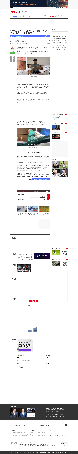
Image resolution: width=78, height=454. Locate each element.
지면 (62, 7)
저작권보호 (49, 452)
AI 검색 (14, 16)
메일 (11, 59)
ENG (58, 7)
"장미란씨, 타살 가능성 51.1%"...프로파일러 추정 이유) (25, 257)
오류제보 (53, 452)
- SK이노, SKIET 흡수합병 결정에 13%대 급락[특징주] (18, 432)
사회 (20, 16)
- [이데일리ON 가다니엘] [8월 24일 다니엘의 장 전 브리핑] (38, 434)
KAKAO (11, 61)
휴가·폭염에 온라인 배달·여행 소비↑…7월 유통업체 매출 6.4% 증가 (57, 409)
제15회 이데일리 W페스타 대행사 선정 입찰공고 (22, 424)
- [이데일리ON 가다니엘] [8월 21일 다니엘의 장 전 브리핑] (38, 435)
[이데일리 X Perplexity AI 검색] (30, 36)
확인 (66, 425)
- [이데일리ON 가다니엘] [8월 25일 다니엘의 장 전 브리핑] (38, 432)
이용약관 (29, 452)
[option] (30, 7)
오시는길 (21, 452)
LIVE (11, 7)
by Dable (14, 279)
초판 (64, 7)
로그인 (67, 7)
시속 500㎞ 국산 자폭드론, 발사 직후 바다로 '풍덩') (25, 259)
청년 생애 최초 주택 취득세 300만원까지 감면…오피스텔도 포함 (56, 408)
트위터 (14, 57)
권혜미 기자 (12, 51)
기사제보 (57, 452)
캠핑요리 (51, 435)
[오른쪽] (30, 264)
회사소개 (12, 452)
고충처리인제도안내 (43, 452)
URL (14, 61)
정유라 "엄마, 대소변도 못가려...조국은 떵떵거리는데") (25, 254)
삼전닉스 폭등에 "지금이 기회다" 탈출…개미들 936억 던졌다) (26, 256)
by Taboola (14, 239)
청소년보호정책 (35, 452)
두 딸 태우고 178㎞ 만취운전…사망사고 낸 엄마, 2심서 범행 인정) (27, 253)
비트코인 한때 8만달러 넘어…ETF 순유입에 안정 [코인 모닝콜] (56, 416)
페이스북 (11, 57)
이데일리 (20, 11)
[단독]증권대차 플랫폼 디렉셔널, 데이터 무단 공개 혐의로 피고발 (56, 414)
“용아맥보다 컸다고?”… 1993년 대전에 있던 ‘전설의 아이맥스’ (56, 411)
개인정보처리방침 (63, 452)
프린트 (14, 59)
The (65, 15)
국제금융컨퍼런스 (57, 435)
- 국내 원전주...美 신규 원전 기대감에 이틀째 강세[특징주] (19, 434)
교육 (29, 16)
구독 (60, 7)
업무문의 (25, 452)
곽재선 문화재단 (63, 435)
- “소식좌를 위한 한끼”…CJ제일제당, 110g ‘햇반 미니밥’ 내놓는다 (19, 435)
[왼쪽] (29, 264)
